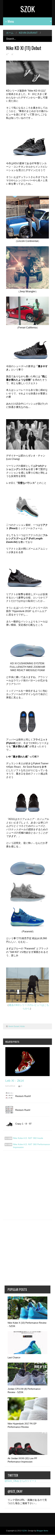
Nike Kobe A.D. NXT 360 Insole (28, 1138)
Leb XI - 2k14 (14, 1080)
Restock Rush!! (23, 1096)
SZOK (27, 8)
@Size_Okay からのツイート (21, 1481)
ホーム (9, 33)
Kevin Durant (28, 33)
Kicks (22, 1026)
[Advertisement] (27, 1187)
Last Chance (14, 1357)
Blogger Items (42, 1531)
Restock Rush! (22, 1110)
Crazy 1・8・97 (23, 1123)
